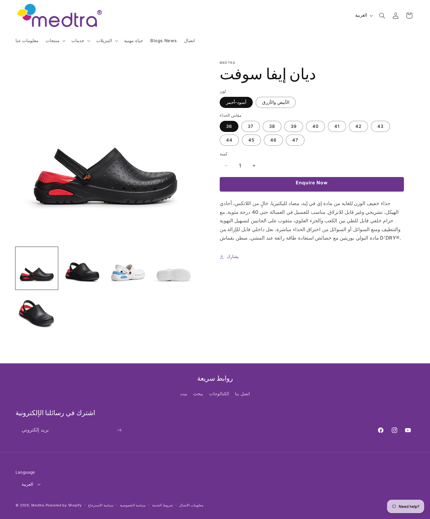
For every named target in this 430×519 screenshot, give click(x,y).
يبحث (198, 393)
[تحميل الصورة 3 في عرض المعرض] (128, 268)
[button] (55, 40)
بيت (183, 393)
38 (272, 126)
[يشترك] (119, 430)
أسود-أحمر (236, 102)
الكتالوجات (219, 393)
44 (229, 140)
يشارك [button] (233, 257)
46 (273, 140)
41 (337, 126)
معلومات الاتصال (191, 505)
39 (294, 126)
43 (380, 126)
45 (251, 140)
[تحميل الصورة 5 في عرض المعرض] (37, 314)
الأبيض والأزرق (275, 102)
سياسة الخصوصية (133, 505)
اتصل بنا (242, 393)
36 (229, 126)
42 (358, 126)
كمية (224, 154)
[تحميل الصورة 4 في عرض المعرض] (173, 268)
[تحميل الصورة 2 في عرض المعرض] (82, 268)
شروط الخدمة (162, 505)
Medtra (37, 505)
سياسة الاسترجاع (100, 505)
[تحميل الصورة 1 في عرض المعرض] (37, 268)
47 (295, 140)
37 (250, 126)
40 (315, 126)
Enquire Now (312, 182)
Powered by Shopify (64, 505)
